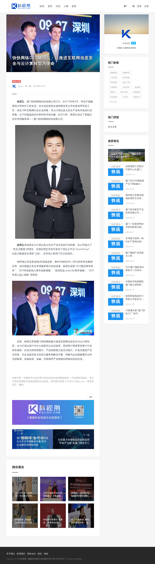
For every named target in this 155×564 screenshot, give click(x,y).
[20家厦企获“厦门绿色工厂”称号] (115, 316)
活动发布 (126, 87)
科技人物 (16, 81)
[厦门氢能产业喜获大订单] (115, 258)
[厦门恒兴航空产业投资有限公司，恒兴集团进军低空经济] (115, 215)
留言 (40, 553)
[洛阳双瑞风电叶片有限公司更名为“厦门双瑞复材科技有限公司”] (115, 301)
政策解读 (136, 92)
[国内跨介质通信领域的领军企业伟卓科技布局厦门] (115, 201)
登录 (139, 6)
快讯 (42, 6)
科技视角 (113, 82)
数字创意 (124, 92)
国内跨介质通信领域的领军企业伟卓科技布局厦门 (134, 198)
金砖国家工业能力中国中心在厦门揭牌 (134, 169)
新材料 (112, 92)
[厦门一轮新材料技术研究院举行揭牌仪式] (115, 229)
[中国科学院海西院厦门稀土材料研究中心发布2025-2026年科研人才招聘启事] (115, 287)
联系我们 (21, 553)
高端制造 (113, 72)
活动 (58, 6)
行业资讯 (113, 77)
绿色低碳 (126, 77)
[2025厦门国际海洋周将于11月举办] (115, 273)
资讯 (50, 6)
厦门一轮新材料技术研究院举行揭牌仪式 (134, 226)
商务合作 (31, 553)
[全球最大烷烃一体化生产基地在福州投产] (115, 244)
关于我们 (10, 553)
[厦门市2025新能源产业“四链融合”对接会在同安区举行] (115, 186)
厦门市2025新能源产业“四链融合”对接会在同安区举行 (134, 183)
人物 (66, 6)
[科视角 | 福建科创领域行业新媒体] (20, 6)
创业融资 (113, 97)
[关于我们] (53, 412)
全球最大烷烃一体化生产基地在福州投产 (134, 241)
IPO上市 (113, 102)
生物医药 (113, 87)
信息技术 (136, 97)
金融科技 (126, 72)
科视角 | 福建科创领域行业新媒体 (34, 559)
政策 (74, 6)
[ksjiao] (126, 34)
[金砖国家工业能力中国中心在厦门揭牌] (115, 172)
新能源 (137, 87)
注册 (146, 6)
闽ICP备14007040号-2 (57, 559)
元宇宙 (125, 97)
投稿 (46, 553)
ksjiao (20, 86)
